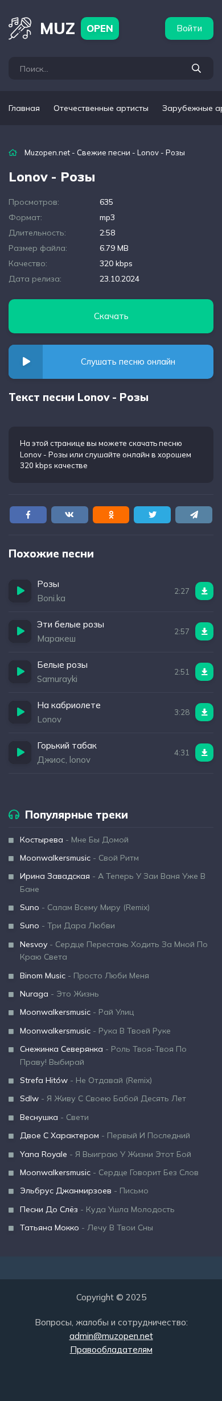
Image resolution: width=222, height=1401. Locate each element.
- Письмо (84, 1190)
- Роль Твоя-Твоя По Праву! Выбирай (103, 1055)
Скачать (111, 316)
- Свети (54, 1117)
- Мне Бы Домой (74, 839)
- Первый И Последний (105, 1135)
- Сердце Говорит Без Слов (109, 1172)
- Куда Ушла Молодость (97, 1209)
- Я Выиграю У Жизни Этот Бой (105, 1154)
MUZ (76, 28)
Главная (24, 108)
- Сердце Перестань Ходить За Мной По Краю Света (114, 950)
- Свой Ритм (79, 858)
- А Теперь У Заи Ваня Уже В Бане (112, 882)
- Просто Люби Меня (84, 975)
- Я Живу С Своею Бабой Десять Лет (103, 1098)
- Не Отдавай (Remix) (86, 1080)
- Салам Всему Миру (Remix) (85, 907)
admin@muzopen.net (111, 1335)
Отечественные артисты (101, 108)
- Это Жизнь (59, 994)
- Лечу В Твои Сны (86, 1227)
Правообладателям (111, 1349)
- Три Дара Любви (67, 925)
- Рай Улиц (77, 1012)
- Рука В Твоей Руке (95, 1031)
